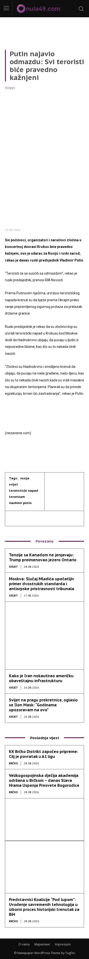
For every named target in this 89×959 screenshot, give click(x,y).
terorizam (17, 497)
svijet (13, 484)
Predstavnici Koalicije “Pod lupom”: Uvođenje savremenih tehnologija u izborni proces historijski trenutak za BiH (44, 907)
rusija (24, 478)
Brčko (13, 763)
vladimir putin (20, 503)
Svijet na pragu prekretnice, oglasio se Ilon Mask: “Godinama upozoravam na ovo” (43, 704)
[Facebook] (14, 518)
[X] (25, 518)
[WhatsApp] (59, 518)
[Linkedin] (37, 518)
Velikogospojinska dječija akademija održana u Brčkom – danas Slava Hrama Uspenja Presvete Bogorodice (44, 780)
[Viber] (48, 518)
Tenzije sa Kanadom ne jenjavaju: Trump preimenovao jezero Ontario (42, 557)
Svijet (10, 88)
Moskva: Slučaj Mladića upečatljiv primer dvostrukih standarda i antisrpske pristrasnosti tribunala (41, 583)
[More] (71, 518)
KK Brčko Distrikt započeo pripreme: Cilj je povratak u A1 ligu (43, 754)
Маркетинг (42, 944)
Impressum (63, 944)
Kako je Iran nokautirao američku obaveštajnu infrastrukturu (41, 678)
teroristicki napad (23, 491)
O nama (24, 944)
